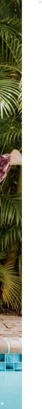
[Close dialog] (40, 2)
